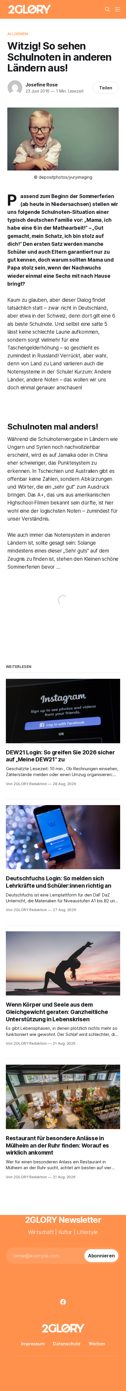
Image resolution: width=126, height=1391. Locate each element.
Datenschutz (67, 1343)
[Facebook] (63, 1302)
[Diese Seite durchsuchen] (107, 9)
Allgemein (17, 33)
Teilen (105, 88)
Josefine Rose (41, 85)
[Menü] (117, 9)
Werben (97, 1343)
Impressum (33, 1343)
